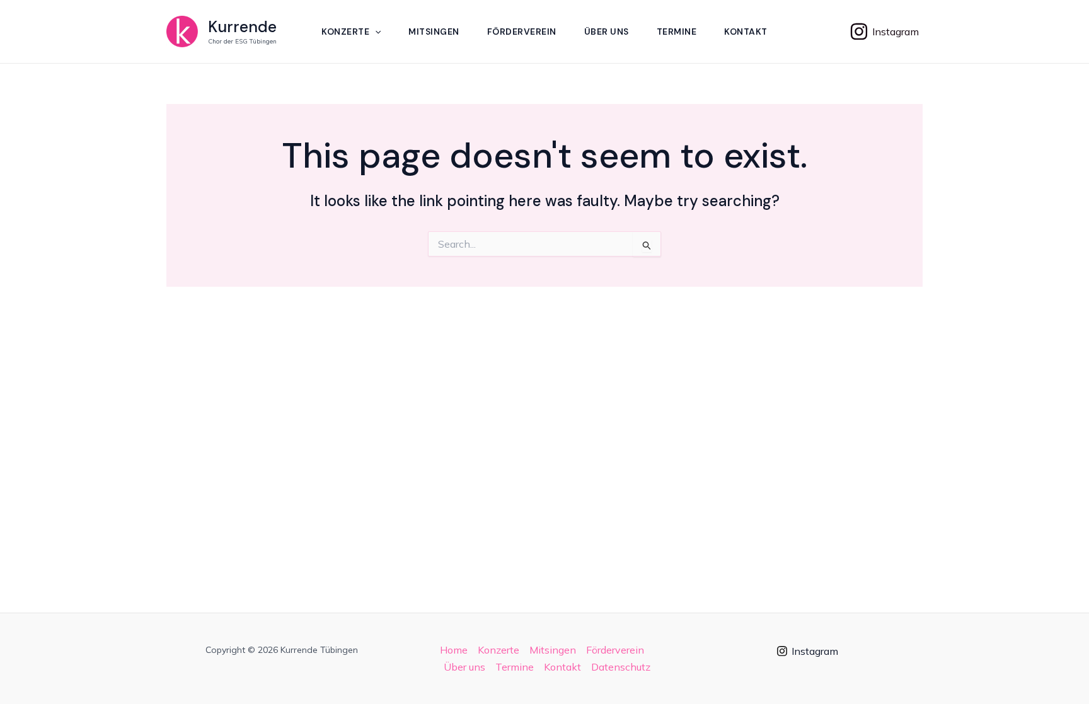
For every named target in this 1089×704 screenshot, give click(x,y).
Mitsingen (433, 31)
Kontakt (746, 31)
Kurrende (242, 26)
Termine (677, 31)
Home (454, 649)
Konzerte (345, 31)
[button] (375, 31)
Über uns (606, 31)
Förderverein (521, 31)
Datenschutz (620, 667)
